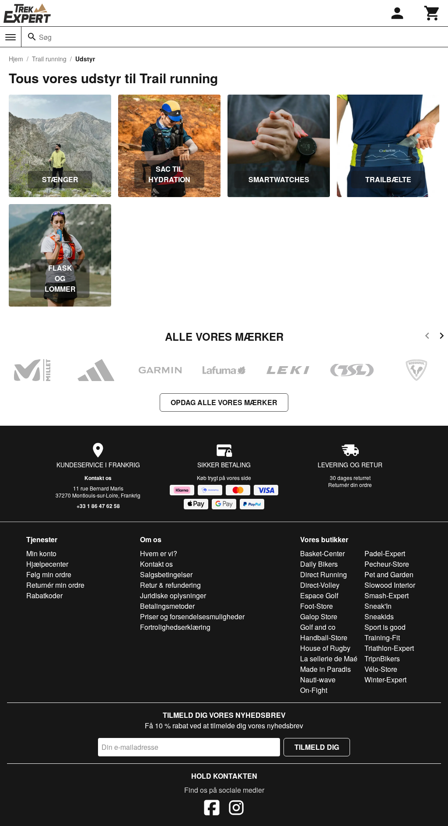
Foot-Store (316, 606)
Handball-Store (323, 637)
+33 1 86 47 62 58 (98, 506)
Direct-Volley (320, 585)
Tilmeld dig (316, 747)
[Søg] (32, 37)
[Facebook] (211, 809)
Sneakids (379, 616)
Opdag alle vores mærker (224, 402)
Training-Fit (382, 637)
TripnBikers (382, 658)
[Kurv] (432, 13)
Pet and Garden (388, 574)
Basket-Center (322, 553)
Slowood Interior (389, 585)
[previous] (427, 337)
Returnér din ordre (350, 484)
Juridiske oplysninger (173, 595)
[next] (441, 337)
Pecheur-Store (386, 564)
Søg (45, 37)
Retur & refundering (170, 585)
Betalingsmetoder (167, 606)
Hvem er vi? (158, 553)
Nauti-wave (318, 679)
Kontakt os (98, 477)
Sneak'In (378, 606)
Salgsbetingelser (166, 574)
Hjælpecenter (47, 564)
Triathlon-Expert (389, 648)
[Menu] (10, 37)
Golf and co (318, 627)
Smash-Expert (386, 595)
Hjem (16, 58)
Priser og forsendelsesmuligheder (192, 616)
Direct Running (323, 574)
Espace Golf (319, 595)
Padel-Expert (384, 553)
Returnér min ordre (55, 585)
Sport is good (385, 627)
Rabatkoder (44, 595)
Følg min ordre (48, 574)
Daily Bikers (319, 564)
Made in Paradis (325, 669)
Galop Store (318, 616)
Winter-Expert (385, 679)
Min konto (41, 553)
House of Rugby (325, 648)
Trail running (49, 58)
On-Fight (313, 690)
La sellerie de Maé (328, 658)
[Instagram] (236, 809)
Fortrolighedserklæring (175, 627)
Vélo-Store (380, 669)
